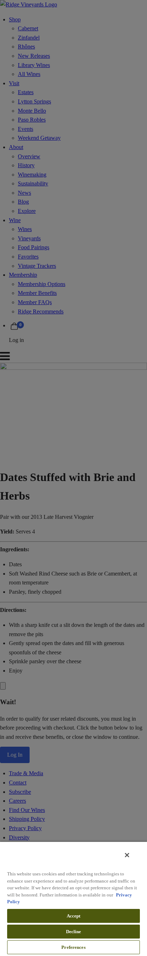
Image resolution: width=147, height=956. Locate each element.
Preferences (73, 947)
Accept (74, 916)
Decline (73, 931)
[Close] (127, 855)
